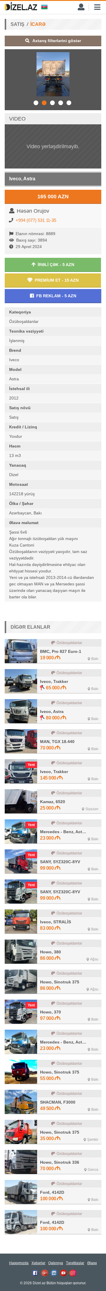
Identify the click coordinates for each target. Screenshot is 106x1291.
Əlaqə (92, 1263)
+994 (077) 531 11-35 (36, 220)
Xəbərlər (38, 1263)
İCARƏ (38, 24)
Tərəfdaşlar (75, 1263)
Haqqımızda (19, 1263)
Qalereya (55, 1263)
